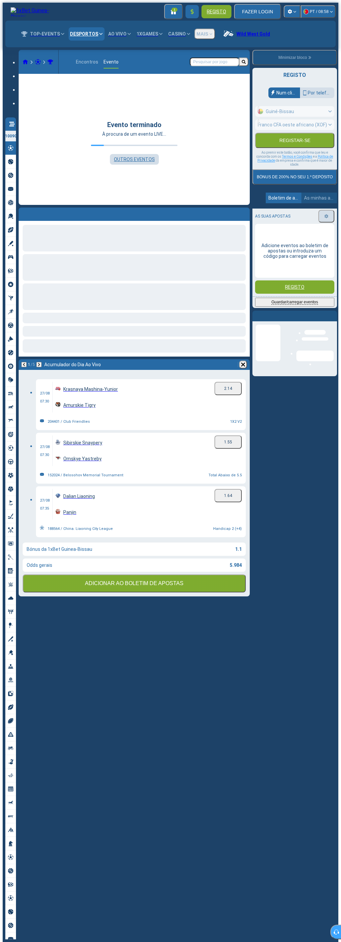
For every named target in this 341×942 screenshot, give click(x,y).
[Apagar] (243, 213)
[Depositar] (192, 11)
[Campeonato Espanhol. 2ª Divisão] (50, 62)
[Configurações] (292, 11)
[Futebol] (38, 62)
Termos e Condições (297, 171)
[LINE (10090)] (25, 62)
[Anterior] (24, 213)
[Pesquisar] (243, 62)
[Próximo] (41, 213)
